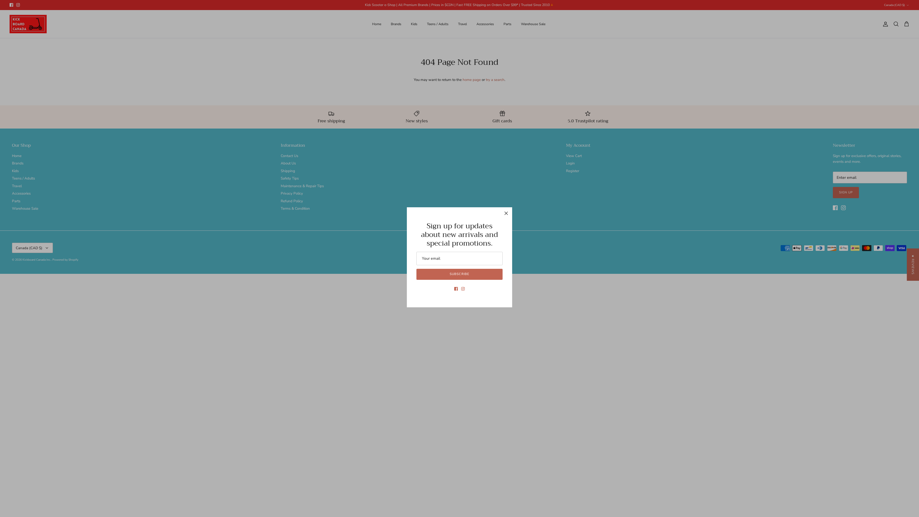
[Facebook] (456, 289)
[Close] (506, 213)
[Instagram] (463, 289)
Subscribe (459, 274)
